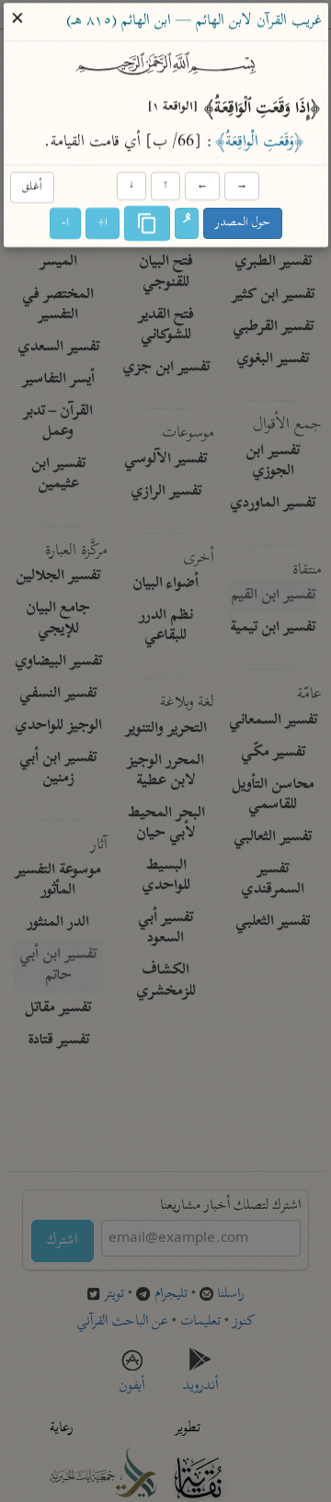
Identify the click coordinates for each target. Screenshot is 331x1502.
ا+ (102, 223)
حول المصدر (242, 223)
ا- (65, 223)
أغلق (31, 187)
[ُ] (187, 224)
